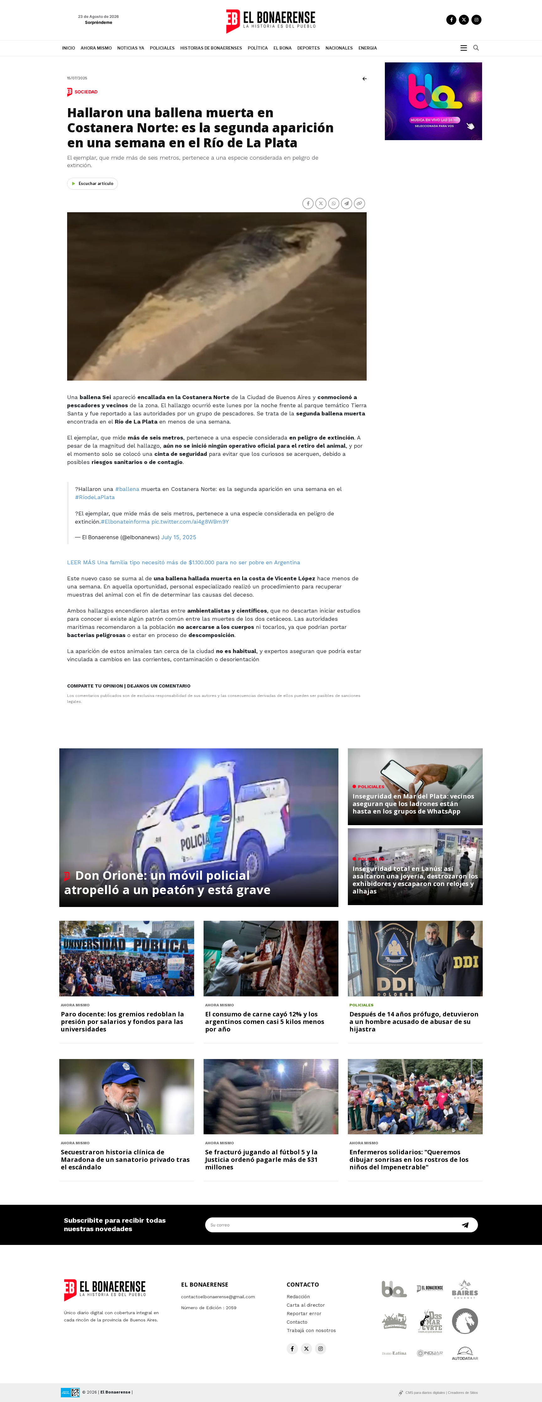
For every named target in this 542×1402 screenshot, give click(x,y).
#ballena (127, 489)
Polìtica (258, 47)
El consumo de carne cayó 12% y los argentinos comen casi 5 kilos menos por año (264, 1021)
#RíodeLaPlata (95, 497)
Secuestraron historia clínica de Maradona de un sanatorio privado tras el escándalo (125, 1159)
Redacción (298, 1296)
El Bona (283, 47)
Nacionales (339, 47)
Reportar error (304, 1313)
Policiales (162, 47)
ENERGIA (368, 47)
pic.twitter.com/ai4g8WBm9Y (190, 521)
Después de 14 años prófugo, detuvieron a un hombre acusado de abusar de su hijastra (414, 1021)
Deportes (308, 47)
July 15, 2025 (178, 537)
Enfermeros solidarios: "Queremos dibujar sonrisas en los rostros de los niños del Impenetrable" (409, 1159)
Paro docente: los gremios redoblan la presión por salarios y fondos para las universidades (122, 1021)
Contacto (297, 1322)
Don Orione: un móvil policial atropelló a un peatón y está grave (167, 882)
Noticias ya (130, 47)
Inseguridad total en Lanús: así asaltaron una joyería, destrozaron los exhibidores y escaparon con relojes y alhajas (415, 879)
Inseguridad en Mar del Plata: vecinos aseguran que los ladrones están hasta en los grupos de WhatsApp (413, 803)
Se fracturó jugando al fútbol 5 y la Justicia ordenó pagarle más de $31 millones (261, 1159)
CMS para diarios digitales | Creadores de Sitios (442, 1392)
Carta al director (306, 1305)
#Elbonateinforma (125, 521)
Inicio (68, 47)
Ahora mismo (96, 47)
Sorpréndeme (98, 22)
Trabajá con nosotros (311, 1330)
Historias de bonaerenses (211, 47)
